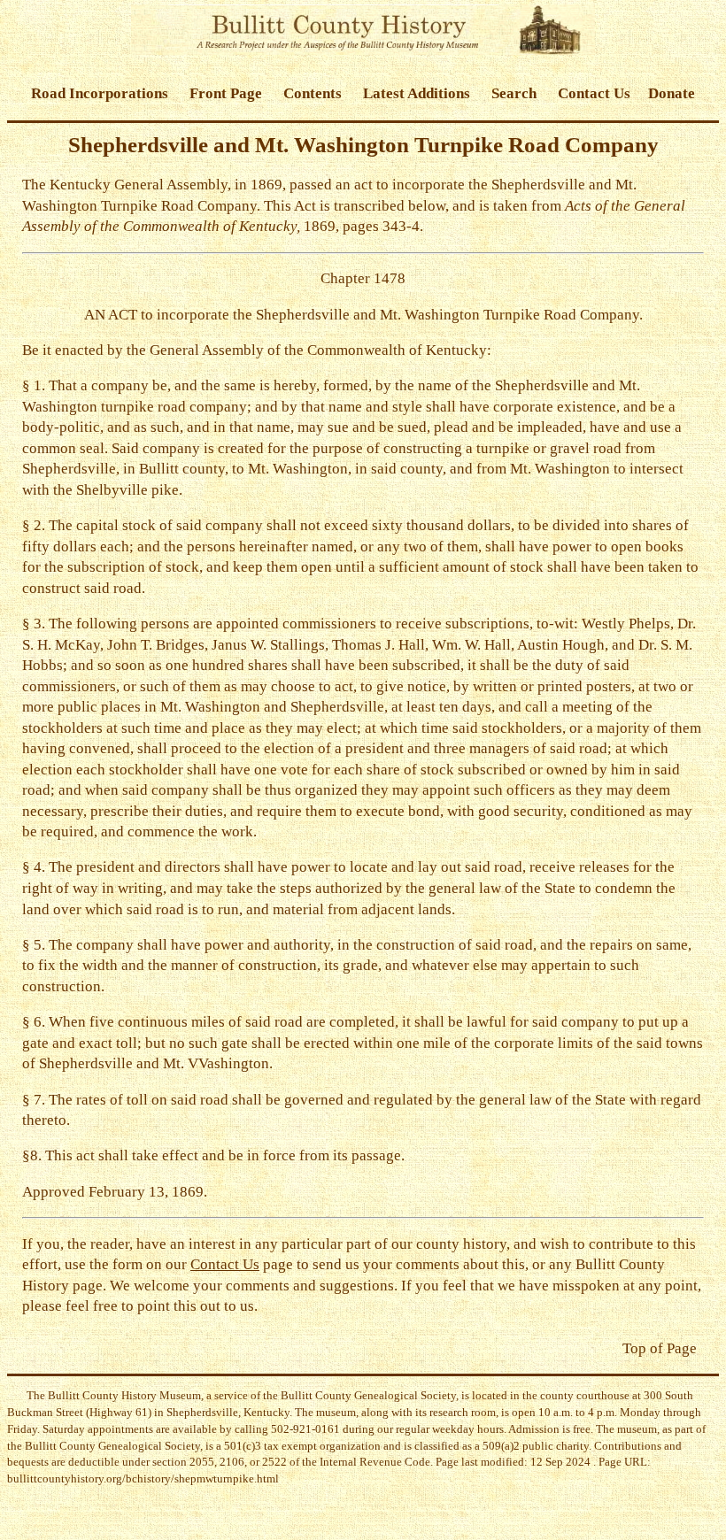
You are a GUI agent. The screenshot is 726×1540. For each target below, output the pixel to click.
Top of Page (659, 1348)
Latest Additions (416, 93)
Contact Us (594, 93)
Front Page (225, 93)
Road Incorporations (99, 93)
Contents (312, 93)
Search (514, 93)
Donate (671, 93)
